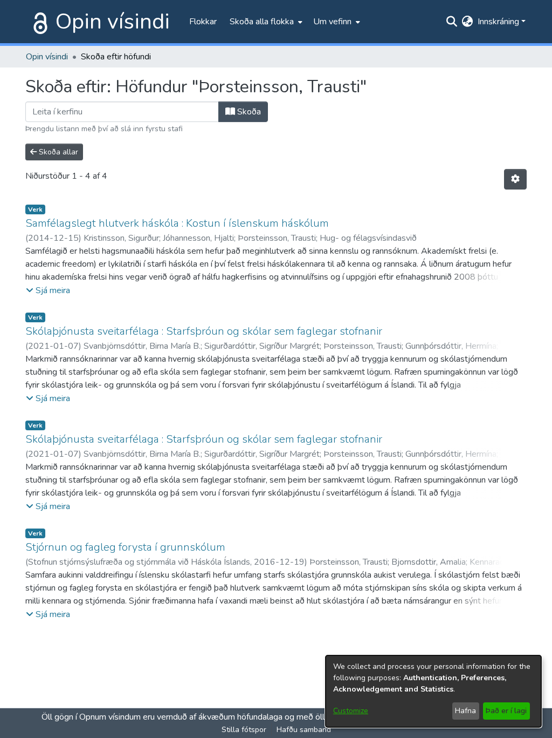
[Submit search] (452, 21)
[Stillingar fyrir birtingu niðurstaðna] (515, 179)
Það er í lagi (506, 711)
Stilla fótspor (244, 730)
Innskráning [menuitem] (498, 22)
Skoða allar (57, 152)
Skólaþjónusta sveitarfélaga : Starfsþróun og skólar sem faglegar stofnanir (203, 331)
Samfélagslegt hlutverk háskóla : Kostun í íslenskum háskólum (177, 223)
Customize (350, 711)
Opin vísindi (113, 21)
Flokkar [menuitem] (203, 22)
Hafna (465, 711)
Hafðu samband (304, 730)
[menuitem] (264, 21)
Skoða (248, 112)
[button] (48, 290)
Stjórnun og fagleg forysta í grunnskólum (125, 547)
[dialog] (433, 691)
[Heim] (38, 21)
